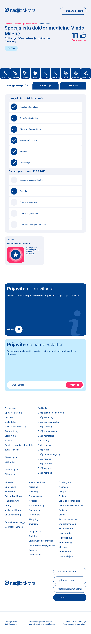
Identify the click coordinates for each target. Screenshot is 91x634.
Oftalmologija (19, 24)
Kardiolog (33, 487)
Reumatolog (35, 510)
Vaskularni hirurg (13, 510)
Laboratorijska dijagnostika (42, 545)
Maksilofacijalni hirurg (15, 426)
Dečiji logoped (45, 468)
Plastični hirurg (12, 501)
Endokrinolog (35, 496)
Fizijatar (62, 496)
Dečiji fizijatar (44, 459)
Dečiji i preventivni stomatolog (19, 445)
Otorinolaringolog (67, 524)
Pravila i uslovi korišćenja (76, 622)
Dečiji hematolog (46, 436)
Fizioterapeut (65, 538)
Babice (62, 514)
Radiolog (33, 536)
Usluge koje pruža (17, 85)
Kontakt (73, 85)
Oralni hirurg (10, 436)
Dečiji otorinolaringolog (49, 454)
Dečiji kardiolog (45, 417)
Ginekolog (10, 462)
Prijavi (10, 329)
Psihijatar (63, 491)
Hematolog (34, 514)
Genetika (33, 550)
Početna (8, 24)
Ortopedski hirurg (13, 496)
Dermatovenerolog (14, 527)
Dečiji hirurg (43, 449)
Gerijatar (63, 510)
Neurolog (63, 487)
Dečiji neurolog (45, 426)
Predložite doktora (66, 571)
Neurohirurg (10, 491)
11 (75, 35)
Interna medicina (37, 482)
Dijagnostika (35, 531)
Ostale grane (65, 482)
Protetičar (9, 440)
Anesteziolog (65, 542)
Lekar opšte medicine (69, 501)
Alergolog (33, 519)
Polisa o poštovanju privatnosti (74, 624)
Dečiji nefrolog (45, 473)
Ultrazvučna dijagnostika (41, 541)
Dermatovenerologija (15, 522)
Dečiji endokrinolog (47, 431)
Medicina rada (66, 528)
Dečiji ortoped (45, 463)
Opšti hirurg (10, 487)
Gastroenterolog (37, 505)
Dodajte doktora (74, 11)
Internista (33, 524)
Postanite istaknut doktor (69, 589)
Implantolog (10, 422)
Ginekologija (11, 457)
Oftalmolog (32, 24)
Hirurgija (9, 482)
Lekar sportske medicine (71, 505)
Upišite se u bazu (66, 580)
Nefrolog (33, 501)
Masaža (63, 547)
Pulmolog (33, 491)
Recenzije (45, 85)
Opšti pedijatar (45, 445)
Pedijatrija (42, 408)
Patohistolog (35, 554)
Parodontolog (11, 431)
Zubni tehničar (11, 449)
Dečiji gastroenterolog (48, 422)
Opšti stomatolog (13, 412)
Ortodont (9, 417)
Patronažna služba (68, 519)
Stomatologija (11, 408)
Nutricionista (65, 533)
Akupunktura (65, 551)
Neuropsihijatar (66, 556)
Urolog (8, 505)
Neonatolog (43, 440)
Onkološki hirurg (13, 514)
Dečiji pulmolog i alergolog (51, 412)
